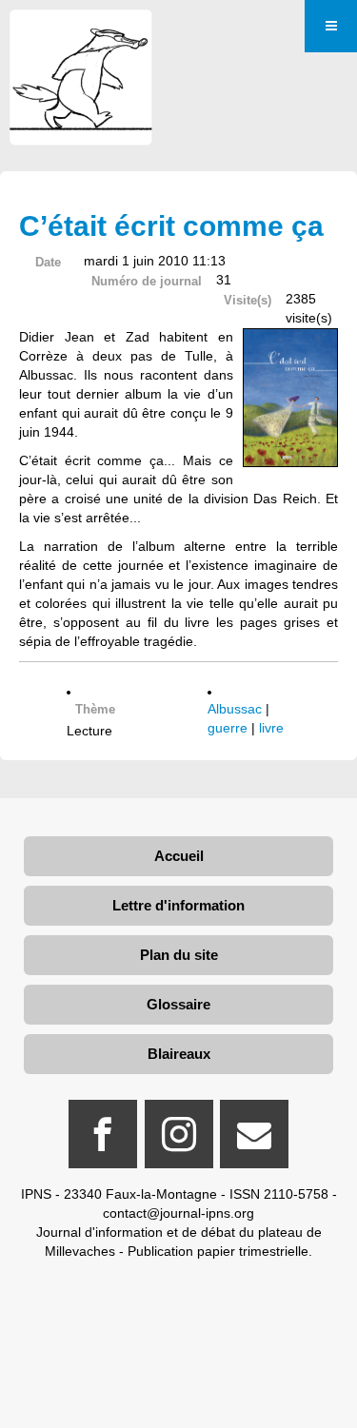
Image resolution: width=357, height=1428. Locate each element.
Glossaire (178, 1004)
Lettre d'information (178, 905)
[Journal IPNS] (81, 36)
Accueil (179, 856)
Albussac (235, 708)
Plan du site (179, 955)
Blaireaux (179, 1054)
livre (271, 727)
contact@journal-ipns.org (178, 1213)
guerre (228, 727)
